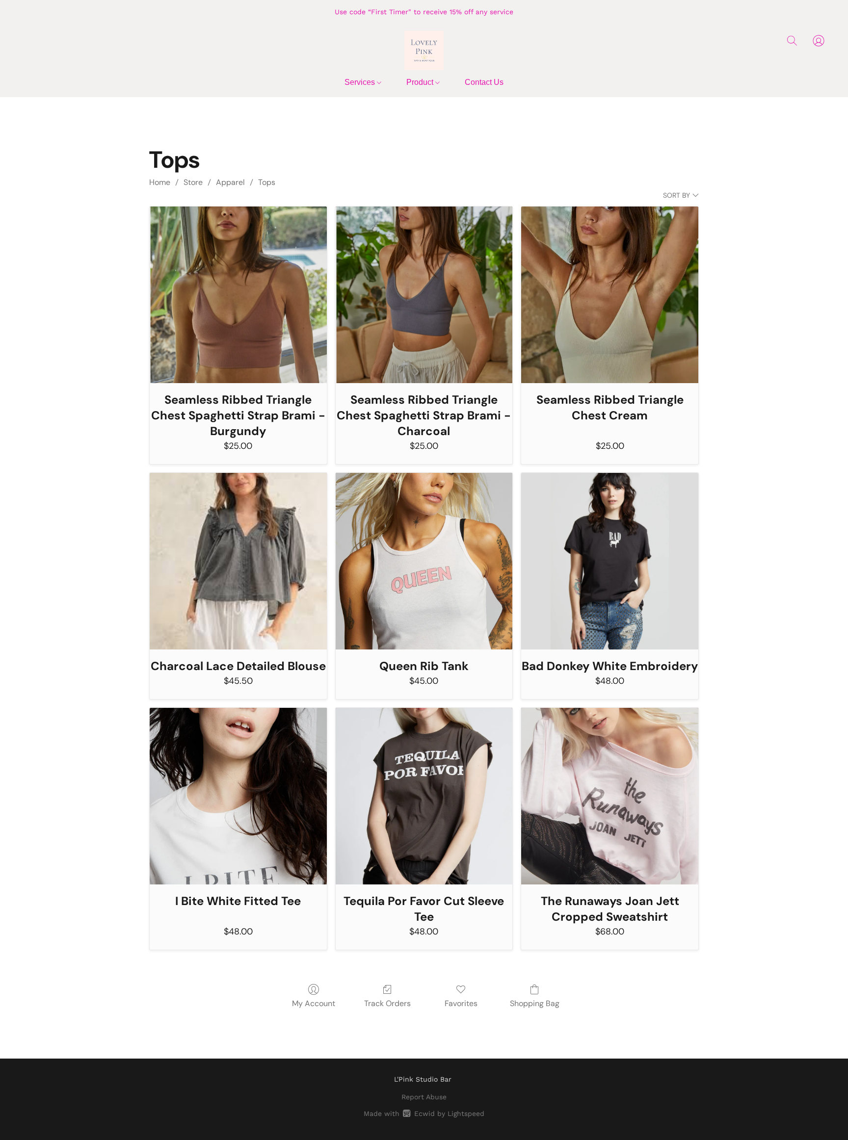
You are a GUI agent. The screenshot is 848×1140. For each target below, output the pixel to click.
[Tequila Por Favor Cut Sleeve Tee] (424, 796)
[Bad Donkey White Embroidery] (609, 561)
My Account (313, 1003)
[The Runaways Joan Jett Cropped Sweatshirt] (609, 796)
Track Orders (387, 1003)
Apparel (230, 182)
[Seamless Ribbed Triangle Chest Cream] (609, 295)
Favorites (461, 1003)
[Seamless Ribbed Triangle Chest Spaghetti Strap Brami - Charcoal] (424, 295)
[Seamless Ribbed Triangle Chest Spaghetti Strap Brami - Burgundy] (238, 295)
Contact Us (484, 82)
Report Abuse (424, 1097)
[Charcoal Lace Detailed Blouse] (238, 561)
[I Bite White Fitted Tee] (238, 796)
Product (420, 82)
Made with (424, 1113)
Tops (266, 182)
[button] (424, 50)
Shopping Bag (534, 1003)
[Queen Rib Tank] (424, 561)
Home (159, 182)
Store (193, 182)
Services (360, 82)
